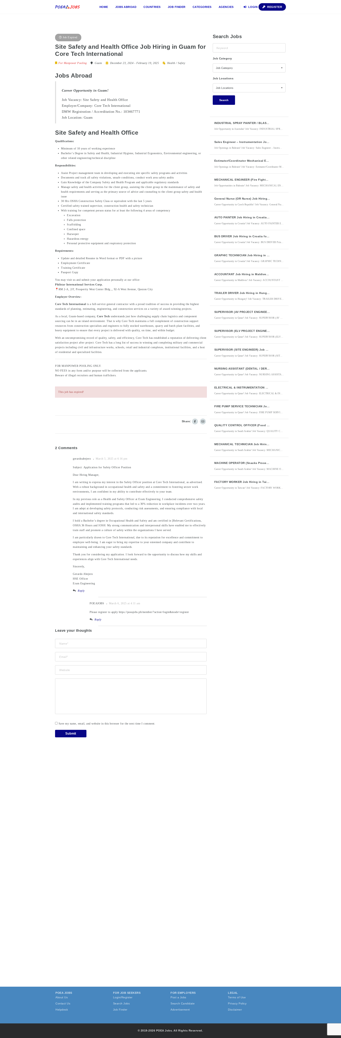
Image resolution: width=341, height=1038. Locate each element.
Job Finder (176, 6)
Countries (152, 6)
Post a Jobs (178, 997)
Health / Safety (176, 63)
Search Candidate (182, 1003)
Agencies (226, 6)
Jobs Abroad (126, 6)
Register (274, 6)
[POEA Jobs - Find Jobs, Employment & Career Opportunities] (67, 7)
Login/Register (123, 997)
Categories (202, 6)
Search (224, 100)
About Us (61, 997)
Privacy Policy (237, 1003)
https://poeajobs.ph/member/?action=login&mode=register (154, 612)
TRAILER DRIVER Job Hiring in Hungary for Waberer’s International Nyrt (266, 293)
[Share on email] (203, 421)
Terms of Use (237, 997)
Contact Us (62, 1003)
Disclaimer (235, 1009)
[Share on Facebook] (195, 421)
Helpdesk (61, 1009)
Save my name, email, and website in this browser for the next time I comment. (107, 723)
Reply (81, 590)
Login (252, 6)
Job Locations (223, 78)
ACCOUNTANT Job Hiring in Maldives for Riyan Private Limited (259, 274)
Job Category (222, 58)
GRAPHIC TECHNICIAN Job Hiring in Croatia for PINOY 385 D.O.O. (261, 255)
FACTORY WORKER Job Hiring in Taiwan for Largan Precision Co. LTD (264, 481)
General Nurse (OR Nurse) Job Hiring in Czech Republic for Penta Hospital (267, 198)
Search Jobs (121, 1003)
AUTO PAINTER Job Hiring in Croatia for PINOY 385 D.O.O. (256, 217)
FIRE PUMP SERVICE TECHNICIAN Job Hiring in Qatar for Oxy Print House (267, 406)
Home (103, 6)
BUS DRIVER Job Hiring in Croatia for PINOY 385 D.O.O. (254, 236)
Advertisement (180, 1009)
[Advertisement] (242, 565)
